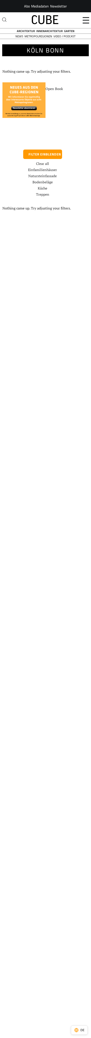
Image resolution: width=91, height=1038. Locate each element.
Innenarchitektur (49, 31)
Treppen (42, 194)
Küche (42, 188)
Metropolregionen (38, 36)
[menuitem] (26, 6)
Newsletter (58, 6)
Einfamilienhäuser (42, 169)
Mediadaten (40, 6)
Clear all (42, 163)
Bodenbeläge (42, 182)
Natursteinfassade (42, 175)
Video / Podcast (64, 36)
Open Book (54, 88)
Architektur (26, 31)
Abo (27, 6)
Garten (69, 31)
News (19, 36)
